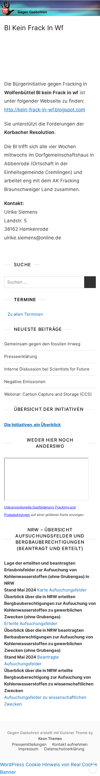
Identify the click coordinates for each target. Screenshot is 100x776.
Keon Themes (50, 738)
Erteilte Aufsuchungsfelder (30, 623)
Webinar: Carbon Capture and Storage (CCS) (48, 394)
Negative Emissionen (25, 381)
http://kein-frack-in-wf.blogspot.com (44, 109)
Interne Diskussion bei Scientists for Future (46, 369)
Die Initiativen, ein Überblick (32, 424)
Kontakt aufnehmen (70, 744)
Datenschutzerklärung (64, 748)
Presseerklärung (20, 356)
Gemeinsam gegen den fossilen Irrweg (42, 343)
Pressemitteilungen (29, 744)
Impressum (28, 748)
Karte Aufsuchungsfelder (62, 590)
